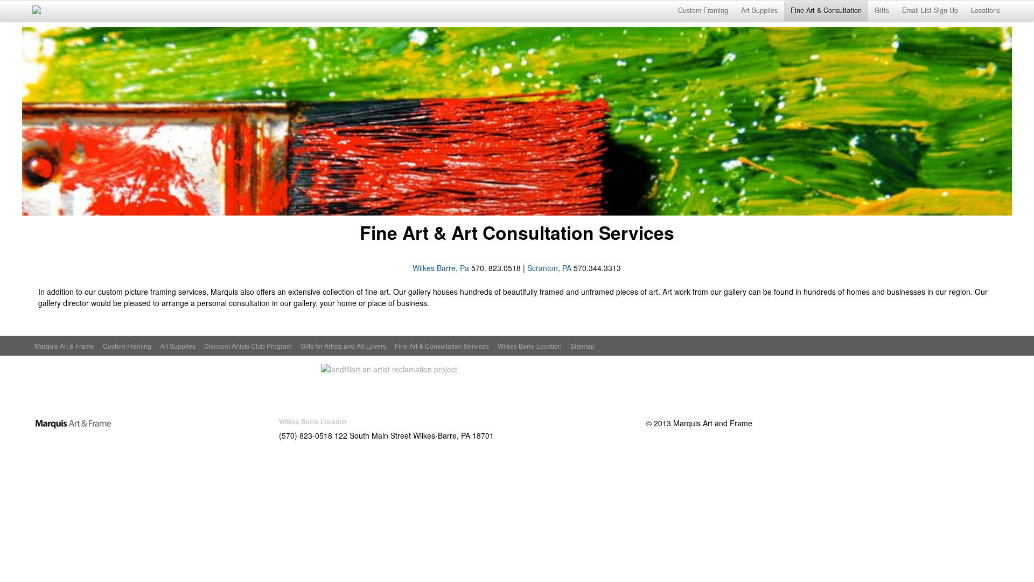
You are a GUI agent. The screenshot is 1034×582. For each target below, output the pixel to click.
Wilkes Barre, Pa (441, 267)
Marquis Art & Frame (64, 345)
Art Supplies (759, 10)
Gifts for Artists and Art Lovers (343, 345)
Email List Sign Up (930, 10)
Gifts (882, 10)
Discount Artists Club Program (248, 345)
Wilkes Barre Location (530, 345)
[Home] (73, 423)
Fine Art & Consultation (826, 10)
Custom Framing (703, 10)
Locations (985, 10)
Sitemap (582, 345)
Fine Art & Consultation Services (442, 345)
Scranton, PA (549, 267)
